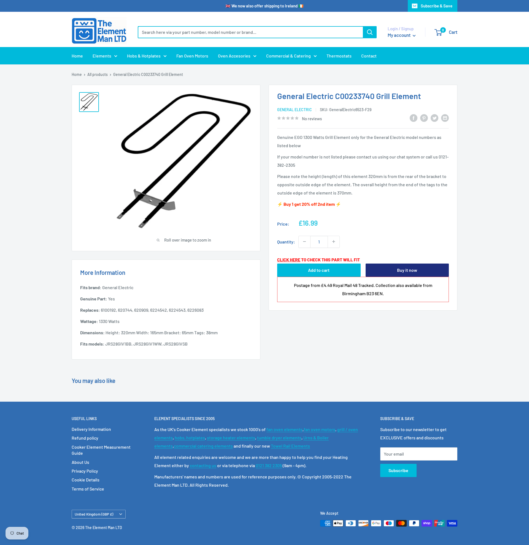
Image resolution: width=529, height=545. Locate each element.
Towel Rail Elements (290, 445)
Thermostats (339, 55)
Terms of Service (88, 488)
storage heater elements (231, 437)
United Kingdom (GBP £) (94, 514)
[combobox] (250, 32)
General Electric (294, 109)
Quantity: (286, 241)
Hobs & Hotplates (144, 55)
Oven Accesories (234, 55)
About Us (80, 462)
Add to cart (319, 270)
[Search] (370, 32)
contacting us (203, 465)
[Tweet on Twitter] (434, 117)
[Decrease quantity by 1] (304, 241)
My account (399, 35)
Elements (102, 55)
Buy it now (407, 270)
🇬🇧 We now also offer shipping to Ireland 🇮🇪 (264, 5)
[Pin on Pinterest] (424, 117)
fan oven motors (319, 429)
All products (97, 74)
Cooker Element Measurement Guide (101, 450)
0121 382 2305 (269, 465)
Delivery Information (91, 429)
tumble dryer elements (279, 437)
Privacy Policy (85, 470)
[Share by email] (445, 117)
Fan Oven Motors (192, 55)
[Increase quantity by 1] (333, 241)
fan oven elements (284, 429)
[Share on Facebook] (413, 117)
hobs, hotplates (190, 437)
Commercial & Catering (288, 55)
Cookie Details (85, 479)
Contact (369, 55)
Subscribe (398, 470)
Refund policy (85, 437)
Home (77, 55)
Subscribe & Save (436, 5)
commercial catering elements (203, 445)
